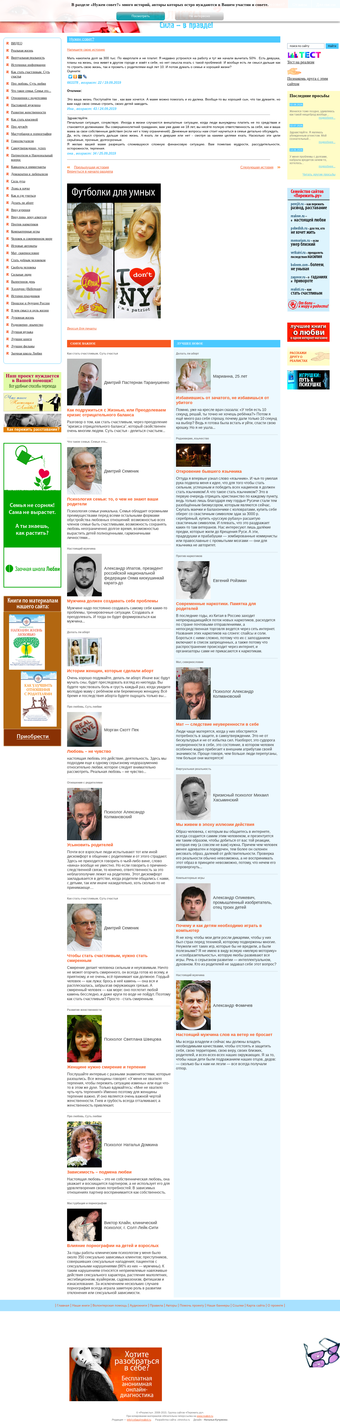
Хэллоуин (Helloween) (26, 288)
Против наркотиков (189, 556)
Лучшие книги (21, 339)
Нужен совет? (81, 39)
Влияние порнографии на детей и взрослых (113, 1245)
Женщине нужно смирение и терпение (106, 1067)
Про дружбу (19, 126)
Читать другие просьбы (319, 174)
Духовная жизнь (22, 317)
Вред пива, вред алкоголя (28, 217)
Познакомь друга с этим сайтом (307, 81)
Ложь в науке (20, 188)
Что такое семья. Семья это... (87, 441)
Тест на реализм (300, 62)
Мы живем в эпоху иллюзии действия (215, 824)
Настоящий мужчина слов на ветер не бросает (224, 1034)
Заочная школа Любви (26, 353)
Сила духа (18, 181)
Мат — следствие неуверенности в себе (217, 724)
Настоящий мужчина (81, 548)
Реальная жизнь (22, 50)
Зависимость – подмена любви (99, 1172)
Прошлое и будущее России (30, 303)
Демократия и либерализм (29, 174)
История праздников (25, 296)
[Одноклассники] (75, 77)
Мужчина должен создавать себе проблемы (112, 601)
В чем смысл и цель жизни (30, 310)
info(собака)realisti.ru (139, 1419)
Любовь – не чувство (89, 751)
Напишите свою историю (86, 49)
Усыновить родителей (90, 845)
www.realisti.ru (205, 1416)
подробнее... (327, 117)
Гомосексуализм (22, 141)
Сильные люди (21, 274)
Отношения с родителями (84, 782)
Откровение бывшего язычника (209, 471)
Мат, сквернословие (190, 662)
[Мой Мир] (80, 77)
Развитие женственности (84, 1009)
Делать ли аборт (78, 632)
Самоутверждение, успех (28, 148)
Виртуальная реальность (193, 769)
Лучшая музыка (22, 332)
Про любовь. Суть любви (84, 706)
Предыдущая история (91, 167)
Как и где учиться (23, 195)
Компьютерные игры (190, 878)
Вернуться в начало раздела (90, 171)
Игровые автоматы (24, 245)
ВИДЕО (16, 43)
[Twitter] (70, 77)
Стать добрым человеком (28, 260)
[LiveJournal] (85, 77)
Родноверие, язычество (192, 438)
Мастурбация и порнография (87, 1203)
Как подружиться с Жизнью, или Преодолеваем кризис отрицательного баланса (116, 412)
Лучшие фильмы (22, 346)
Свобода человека (23, 267)
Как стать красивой (24, 119)
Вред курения (20, 210)
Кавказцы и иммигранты (28, 167)
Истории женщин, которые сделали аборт (110, 671)
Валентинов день (23, 281)
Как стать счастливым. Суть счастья (92, 353)
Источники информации (28, 64)
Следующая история (256, 167)
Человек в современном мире (31, 238)
